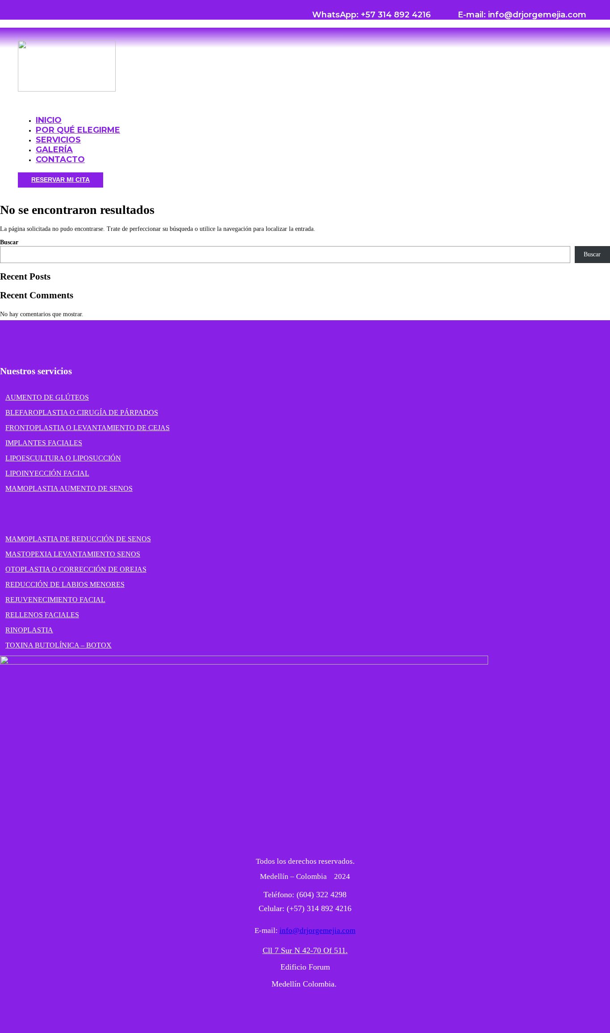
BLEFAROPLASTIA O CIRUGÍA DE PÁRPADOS (81, 412)
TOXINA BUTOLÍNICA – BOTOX (58, 645)
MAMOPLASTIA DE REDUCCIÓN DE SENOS (78, 539)
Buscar (9, 242)
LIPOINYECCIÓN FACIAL (47, 473)
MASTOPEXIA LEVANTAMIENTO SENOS (72, 554)
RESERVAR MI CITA (60, 179)
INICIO (49, 120)
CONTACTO (60, 159)
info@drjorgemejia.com (317, 930)
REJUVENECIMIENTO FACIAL (55, 599)
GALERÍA (54, 150)
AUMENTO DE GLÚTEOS (47, 397)
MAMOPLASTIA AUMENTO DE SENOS (69, 488)
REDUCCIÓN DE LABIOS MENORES (65, 584)
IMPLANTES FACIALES (43, 443)
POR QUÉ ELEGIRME (78, 130)
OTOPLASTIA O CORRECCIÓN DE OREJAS (75, 569)
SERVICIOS (58, 140)
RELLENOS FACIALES (42, 615)
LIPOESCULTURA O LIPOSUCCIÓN (63, 458)
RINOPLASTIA (29, 630)
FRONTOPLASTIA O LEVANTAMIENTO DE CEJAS (87, 427)
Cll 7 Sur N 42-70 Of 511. (305, 950)
